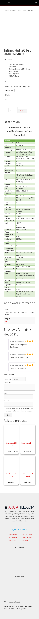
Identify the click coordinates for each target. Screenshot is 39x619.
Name (6, 393)
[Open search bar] (36, 3)
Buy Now (22, 111)
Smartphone (12, 11)
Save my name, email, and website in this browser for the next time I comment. (19, 410)
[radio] (8, 86)
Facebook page (14, 537)
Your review (8, 382)
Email (6, 401)
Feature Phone (27, 534)
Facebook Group (27, 537)
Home (6, 11)
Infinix (19, 11)
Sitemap (25, 540)
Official (7, 322)
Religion (7, 95)
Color (6, 82)
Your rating (8, 379)
